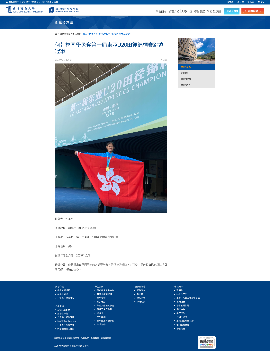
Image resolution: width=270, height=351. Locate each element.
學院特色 (180, 313)
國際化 (100, 313)
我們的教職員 (182, 324)
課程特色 (180, 309)
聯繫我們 (180, 328)
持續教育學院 (73, 338)
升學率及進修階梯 (65, 324)
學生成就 (101, 316)
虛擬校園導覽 (183, 320)
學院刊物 (186, 79)
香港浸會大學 (60, 338)
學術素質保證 (182, 305)
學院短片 (186, 85)
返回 (164, 59)
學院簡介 (161, 11)
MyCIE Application (66, 321)
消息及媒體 (65, 33)
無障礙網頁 (106, 338)
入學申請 (186, 11)
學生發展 (199, 11)
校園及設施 (181, 316)
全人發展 (101, 301)
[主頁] (56, 33)
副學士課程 (62, 294)
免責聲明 (95, 338)
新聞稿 (184, 73)
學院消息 (76, 33)
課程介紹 (174, 11)
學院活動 (101, 324)
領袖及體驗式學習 (105, 305)
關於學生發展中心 (105, 290)
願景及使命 (181, 294)
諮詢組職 (180, 301)
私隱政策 (85, 338)
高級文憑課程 (63, 290)
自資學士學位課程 (65, 297)
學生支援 (101, 297)
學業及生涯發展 (104, 309)
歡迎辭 (179, 290)
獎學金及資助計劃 (65, 328)
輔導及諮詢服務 (104, 294)
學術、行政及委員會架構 (188, 297)
